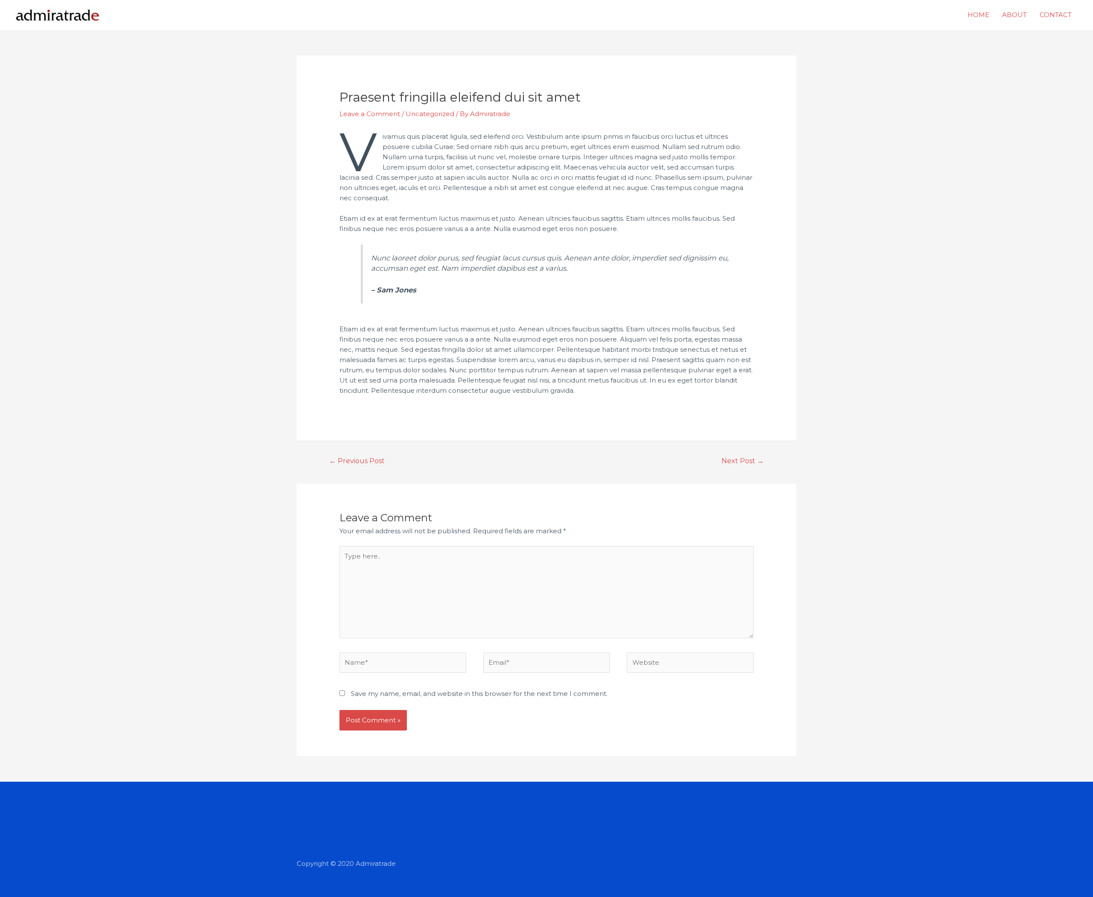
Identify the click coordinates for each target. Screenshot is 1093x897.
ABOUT (1014, 15)
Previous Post (357, 461)
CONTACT (1056, 15)
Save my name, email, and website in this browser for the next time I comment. (479, 694)
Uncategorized (430, 114)
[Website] (690, 664)
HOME (978, 15)
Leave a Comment (369, 114)
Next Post (743, 461)
